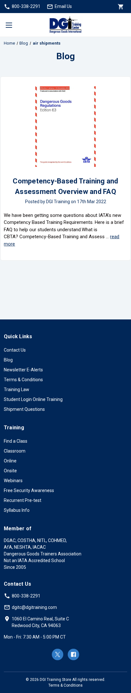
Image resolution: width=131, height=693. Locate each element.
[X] (57, 654)
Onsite (10, 470)
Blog (8, 359)
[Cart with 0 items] (120, 6)
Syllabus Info (17, 510)
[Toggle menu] (8, 25)
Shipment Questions (24, 409)
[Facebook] (73, 654)
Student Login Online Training (33, 399)
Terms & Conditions (23, 379)
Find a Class (15, 441)
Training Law (16, 389)
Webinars (13, 480)
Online (10, 460)
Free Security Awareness (29, 490)
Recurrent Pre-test (22, 500)
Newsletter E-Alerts (23, 369)
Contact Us (15, 350)
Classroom (14, 451)
